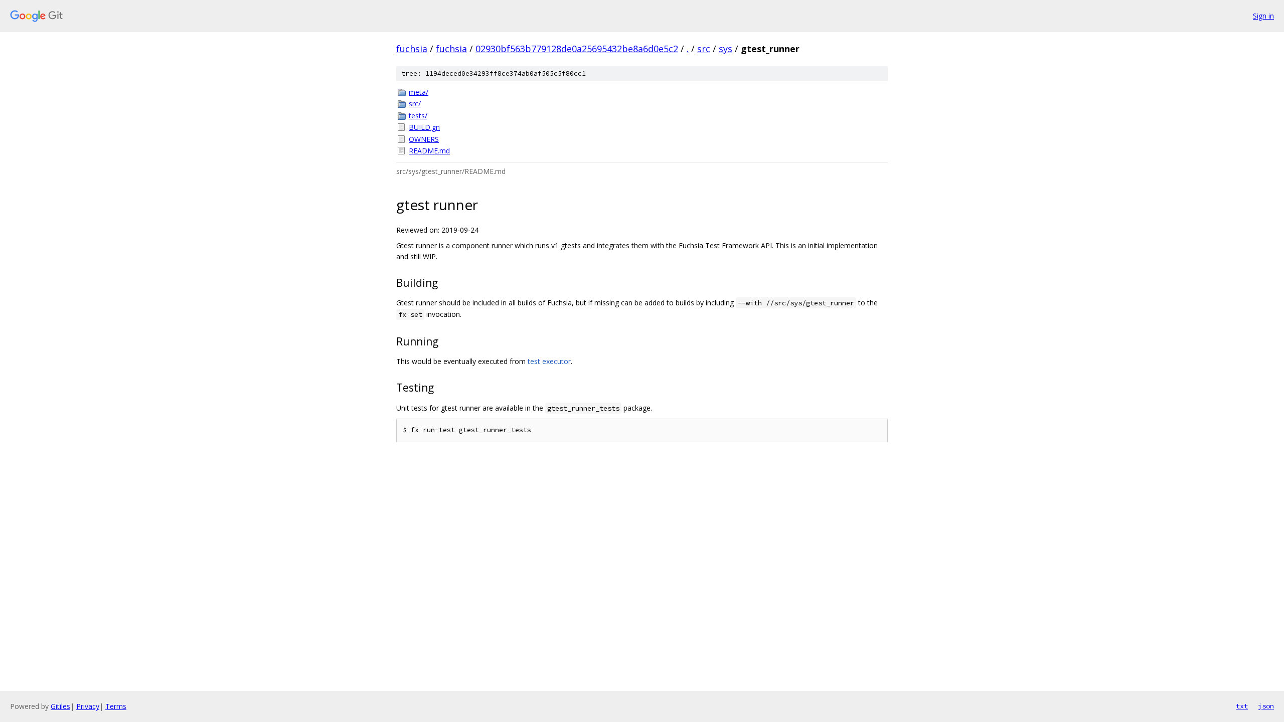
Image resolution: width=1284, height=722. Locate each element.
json (1266, 705)
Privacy (87, 706)
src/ (415, 103)
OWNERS (424, 139)
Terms (115, 706)
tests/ (418, 115)
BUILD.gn (424, 127)
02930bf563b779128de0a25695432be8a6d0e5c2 (576, 49)
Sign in (1263, 16)
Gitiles (60, 706)
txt (1242, 705)
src (703, 49)
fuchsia (411, 49)
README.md (429, 150)
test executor (549, 361)
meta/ (418, 92)
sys (725, 49)
